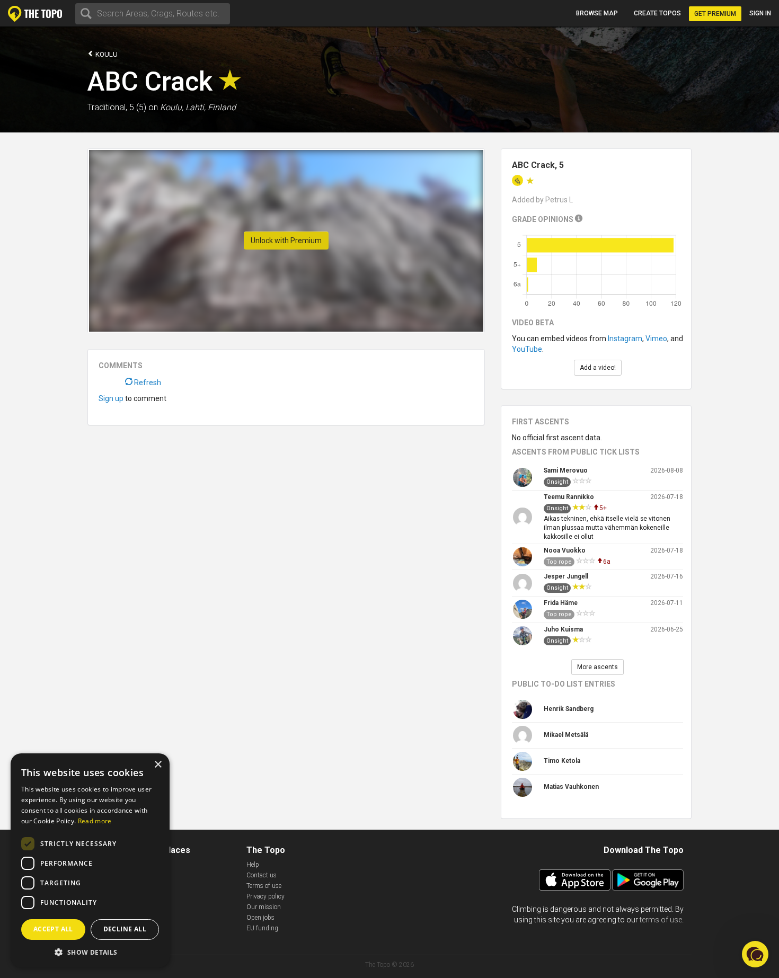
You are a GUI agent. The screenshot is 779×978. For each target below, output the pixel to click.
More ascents (597, 667)
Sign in (760, 13)
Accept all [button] (53, 928)
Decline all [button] (124, 928)
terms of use (661, 919)
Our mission (263, 907)
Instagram (625, 338)
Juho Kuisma (563, 629)
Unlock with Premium (286, 240)
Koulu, (171, 107)
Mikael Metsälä (566, 735)
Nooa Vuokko (565, 550)
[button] (90, 952)
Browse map (597, 13)
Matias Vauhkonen (571, 786)
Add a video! (598, 367)
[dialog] (90, 860)
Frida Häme (561, 603)
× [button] (158, 765)
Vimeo (656, 338)
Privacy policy (265, 896)
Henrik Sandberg (569, 709)
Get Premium (715, 13)
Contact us (261, 875)
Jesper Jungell (566, 576)
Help (252, 864)
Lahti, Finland (210, 107)
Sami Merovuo (566, 470)
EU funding (262, 928)
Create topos (657, 13)
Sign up (111, 398)
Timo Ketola (562, 760)
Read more (95, 820)
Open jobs (260, 917)
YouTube (527, 349)
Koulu (106, 54)
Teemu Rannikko (569, 497)
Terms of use (263, 886)
